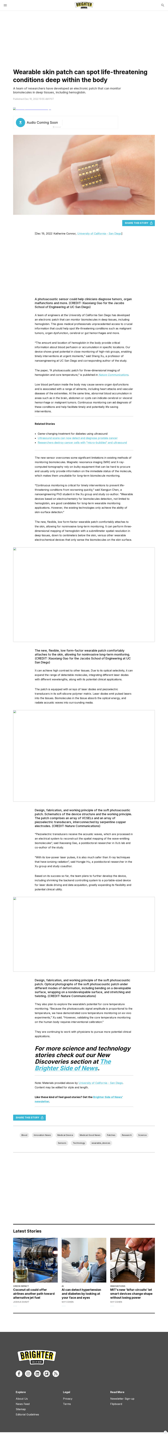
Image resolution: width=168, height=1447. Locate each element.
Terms (67, 1404)
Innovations (117, 1286)
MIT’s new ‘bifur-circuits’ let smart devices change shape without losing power (131, 1293)
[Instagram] (28, 1373)
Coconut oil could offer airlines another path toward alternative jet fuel (34, 1293)
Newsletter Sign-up (122, 1398)
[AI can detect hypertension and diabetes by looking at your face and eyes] (84, 1260)
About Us (22, 1398)
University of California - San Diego (99, 233)
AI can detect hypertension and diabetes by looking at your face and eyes (81, 1293)
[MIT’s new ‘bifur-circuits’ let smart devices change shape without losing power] (132, 1260)
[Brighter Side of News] (84, 5)
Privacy (67, 1398)
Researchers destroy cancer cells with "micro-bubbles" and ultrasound (82, 442)
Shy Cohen (68, 1302)
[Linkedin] (37, 1373)
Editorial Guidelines (27, 1414)
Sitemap (21, 1409)
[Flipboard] (46, 1373)
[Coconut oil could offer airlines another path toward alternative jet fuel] (35, 1260)
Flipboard (116, 1404)
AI (63, 1286)
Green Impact (21, 1286)
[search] (162, 5)
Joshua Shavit (21, 1302)
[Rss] (55, 1373)
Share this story (136, 223)
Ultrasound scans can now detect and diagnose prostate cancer (78, 438)
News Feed (23, 1404)
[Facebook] (19, 1373)
